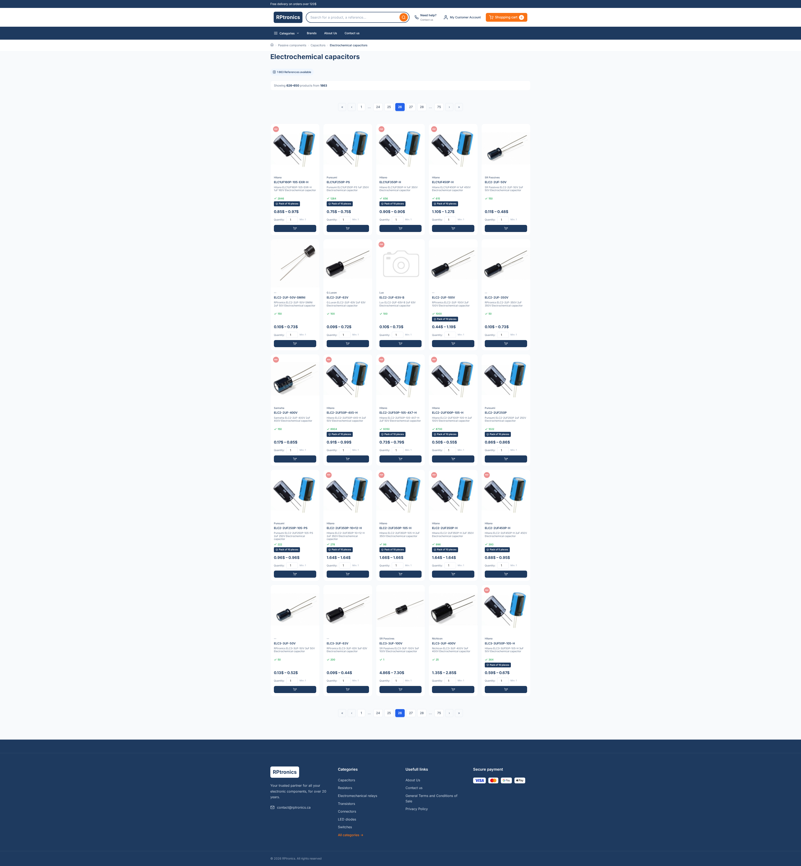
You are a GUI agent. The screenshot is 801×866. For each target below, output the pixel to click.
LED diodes (347, 819)
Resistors (345, 788)
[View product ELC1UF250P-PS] (347, 179)
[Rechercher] (403, 17)
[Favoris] (313, 129)
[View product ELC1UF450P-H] (453, 179)
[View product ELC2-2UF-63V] (347, 295)
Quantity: (279, 219)
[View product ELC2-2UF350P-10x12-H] (347, 525)
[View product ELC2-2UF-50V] (505, 179)
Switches (345, 827)
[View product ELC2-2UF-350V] (505, 295)
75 (439, 107)
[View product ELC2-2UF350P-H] (453, 525)
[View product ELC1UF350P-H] (400, 179)
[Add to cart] (295, 228)
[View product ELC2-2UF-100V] (453, 295)
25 (389, 107)
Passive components (292, 45)
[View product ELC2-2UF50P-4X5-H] (347, 410)
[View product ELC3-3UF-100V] (400, 640)
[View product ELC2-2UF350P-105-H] (400, 525)
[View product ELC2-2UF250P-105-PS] (295, 525)
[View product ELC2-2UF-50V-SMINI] (295, 295)
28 (422, 107)
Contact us (352, 33)
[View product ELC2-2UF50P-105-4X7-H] (400, 410)
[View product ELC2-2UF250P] (505, 410)
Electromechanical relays (357, 796)
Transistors (346, 804)
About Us (330, 33)
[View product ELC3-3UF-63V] (347, 640)
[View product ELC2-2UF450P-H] (505, 525)
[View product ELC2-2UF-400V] (295, 410)
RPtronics (288, 17)
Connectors (347, 811)
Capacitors (318, 45)
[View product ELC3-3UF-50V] (295, 640)
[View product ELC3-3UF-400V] (453, 640)
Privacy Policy (417, 809)
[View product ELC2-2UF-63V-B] (400, 295)
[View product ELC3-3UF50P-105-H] (505, 640)
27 (411, 107)
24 (378, 107)
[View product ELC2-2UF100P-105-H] (453, 410)
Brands (312, 33)
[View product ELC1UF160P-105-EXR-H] (295, 179)
